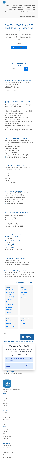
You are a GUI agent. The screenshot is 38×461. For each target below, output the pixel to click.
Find (26, 68)
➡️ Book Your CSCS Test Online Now (17, 264)
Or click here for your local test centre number (14, 88)
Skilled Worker (6, 400)
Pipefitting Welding (7, 429)
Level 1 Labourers (7, 445)
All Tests (5, 441)
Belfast (23, 321)
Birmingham (8, 172)
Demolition (5, 408)
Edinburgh (8, 180)
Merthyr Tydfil (10, 326)
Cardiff (7, 176)
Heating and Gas (6, 417)
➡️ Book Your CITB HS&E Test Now (16, 157)
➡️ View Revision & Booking (14, 203)
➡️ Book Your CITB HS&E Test (19, 47)
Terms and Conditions (8, 452)
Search (5, 333)
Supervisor (5, 403)
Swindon (9, 307)
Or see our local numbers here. (14, 373)
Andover (9, 309)
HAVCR (4, 415)
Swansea (9, 323)
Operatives (5, 396)
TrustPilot (5, 391)
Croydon (9, 299)
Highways (5, 422)
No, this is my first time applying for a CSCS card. (18, 366)
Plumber (5, 431)
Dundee (23, 295)
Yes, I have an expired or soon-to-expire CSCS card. (19, 360)
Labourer (5, 398)
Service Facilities (7, 436)
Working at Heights (7, 419)
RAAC (4, 433)
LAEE (4, 424)
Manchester (8, 174)
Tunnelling (5, 438)
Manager (5, 405)
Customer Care (6, 454)
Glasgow (7, 178)
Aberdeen (24, 297)
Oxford (8, 302)
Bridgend (9, 312)
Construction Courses (8, 447)
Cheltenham (10, 304)
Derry (23, 323)
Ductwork (5, 412)
